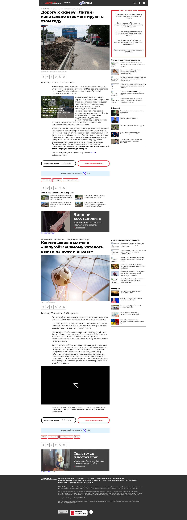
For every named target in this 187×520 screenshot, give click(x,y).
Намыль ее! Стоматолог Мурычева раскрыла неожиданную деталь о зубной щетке (132, 244)
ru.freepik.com (51, 302)
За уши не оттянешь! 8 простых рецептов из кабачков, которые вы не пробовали (133, 266)
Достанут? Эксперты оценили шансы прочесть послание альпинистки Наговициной (133, 78)
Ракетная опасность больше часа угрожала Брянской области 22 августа (128, 16)
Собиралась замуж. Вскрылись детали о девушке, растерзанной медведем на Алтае (132, 100)
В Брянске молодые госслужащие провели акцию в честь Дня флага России (128, 33)
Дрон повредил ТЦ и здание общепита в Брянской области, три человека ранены (128, 25)
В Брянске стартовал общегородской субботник (129, 51)
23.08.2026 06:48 (46, 239)
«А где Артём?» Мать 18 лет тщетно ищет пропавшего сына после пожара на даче (132, 280)
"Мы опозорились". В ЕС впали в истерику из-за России (131, 299)
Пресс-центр (81, 478)
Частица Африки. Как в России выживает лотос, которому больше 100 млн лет (132, 93)
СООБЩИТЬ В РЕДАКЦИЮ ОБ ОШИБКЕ (81, 482)
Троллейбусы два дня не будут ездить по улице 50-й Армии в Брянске (60, 204)
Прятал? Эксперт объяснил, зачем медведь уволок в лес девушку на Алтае (132, 259)
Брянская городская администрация (53, 71)
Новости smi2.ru (48, 233)
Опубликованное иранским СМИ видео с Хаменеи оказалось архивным (131, 141)
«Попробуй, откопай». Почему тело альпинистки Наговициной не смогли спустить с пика (132, 273)
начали (92, 153)
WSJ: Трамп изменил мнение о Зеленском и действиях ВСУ (130, 133)
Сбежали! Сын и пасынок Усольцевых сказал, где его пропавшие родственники (133, 252)
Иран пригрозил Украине (128, 118)
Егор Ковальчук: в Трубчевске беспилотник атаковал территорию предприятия (128, 42)
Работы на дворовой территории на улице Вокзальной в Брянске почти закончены (61, 197)
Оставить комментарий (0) (93, 163)
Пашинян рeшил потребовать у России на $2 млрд (130, 292)
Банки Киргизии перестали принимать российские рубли (130, 313)
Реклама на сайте (119, 478)
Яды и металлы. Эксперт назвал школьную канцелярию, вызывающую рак (131, 71)
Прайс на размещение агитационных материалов (120, 480)
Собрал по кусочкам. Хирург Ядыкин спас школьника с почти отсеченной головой (133, 86)
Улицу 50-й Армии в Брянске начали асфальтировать (94, 196)
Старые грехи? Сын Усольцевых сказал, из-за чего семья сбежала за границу (133, 64)
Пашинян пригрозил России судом (132, 125)
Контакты (91, 478)
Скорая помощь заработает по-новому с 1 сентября (130, 306)
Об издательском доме (66, 478)
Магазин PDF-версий (104, 478)
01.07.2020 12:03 (46, 9)
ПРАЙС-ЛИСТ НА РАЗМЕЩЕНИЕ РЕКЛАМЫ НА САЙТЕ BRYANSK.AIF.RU (79, 480)
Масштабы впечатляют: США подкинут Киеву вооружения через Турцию (132, 321)
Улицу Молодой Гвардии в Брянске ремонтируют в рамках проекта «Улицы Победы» (95, 204)
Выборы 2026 (62, 482)
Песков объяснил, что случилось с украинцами (131, 111)
